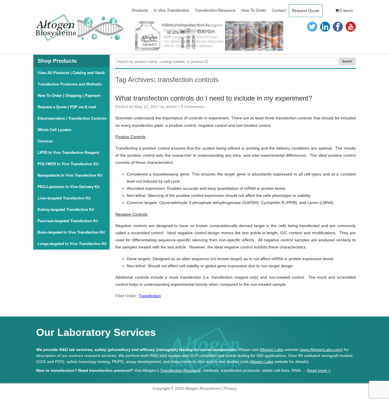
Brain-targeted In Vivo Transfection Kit (71, 232)
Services (45, 141)
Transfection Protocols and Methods (69, 84)
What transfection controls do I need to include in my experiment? (213, 98)
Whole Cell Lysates (54, 130)
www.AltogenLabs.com (321, 349)
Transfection (150, 295)
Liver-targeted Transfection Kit (64, 198)
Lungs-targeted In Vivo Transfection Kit (72, 244)
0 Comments (192, 106)
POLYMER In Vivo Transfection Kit (68, 164)
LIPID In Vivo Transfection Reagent (68, 152)
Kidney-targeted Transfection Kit (66, 209)
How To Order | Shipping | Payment (69, 95)
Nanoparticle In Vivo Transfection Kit (70, 175)
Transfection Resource (180, 370)
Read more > (319, 370)
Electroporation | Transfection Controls (72, 118)
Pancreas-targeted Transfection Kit (68, 221)
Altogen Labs (271, 349)
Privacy (230, 388)
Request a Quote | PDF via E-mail (67, 107)
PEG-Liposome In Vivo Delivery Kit (68, 187)
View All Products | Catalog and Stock (71, 73)
